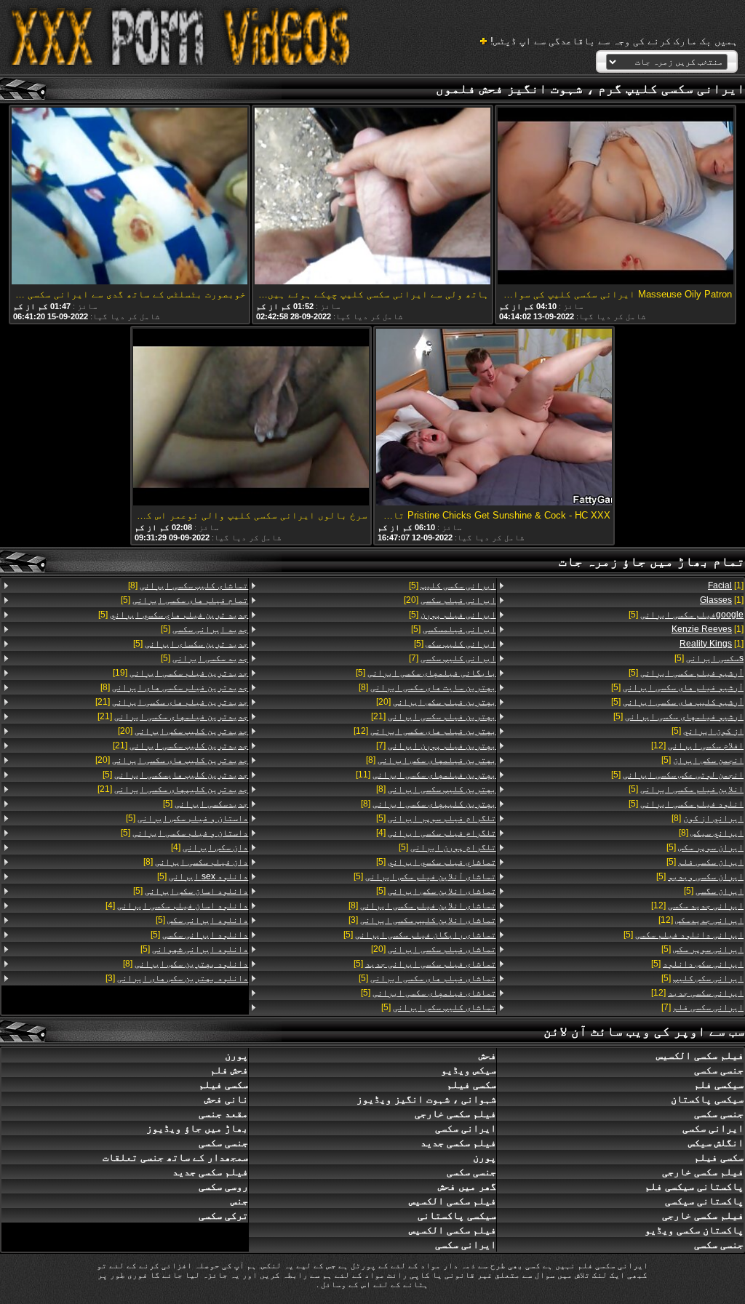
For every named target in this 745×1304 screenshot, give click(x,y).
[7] (702, 1007)
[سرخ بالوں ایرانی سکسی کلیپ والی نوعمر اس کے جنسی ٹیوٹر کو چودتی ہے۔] (251, 418)
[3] (421, 920)
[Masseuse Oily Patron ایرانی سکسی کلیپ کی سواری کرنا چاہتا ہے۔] (615, 197)
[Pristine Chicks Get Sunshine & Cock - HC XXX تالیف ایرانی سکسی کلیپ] (494, 418)
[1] (726, 585)
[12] (697, 745)
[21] (433, 716)
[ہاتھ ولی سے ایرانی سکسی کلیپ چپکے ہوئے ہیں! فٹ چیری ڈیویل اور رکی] (372, 197)
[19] (180, 673)
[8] (708, 818)
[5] (686, 614)
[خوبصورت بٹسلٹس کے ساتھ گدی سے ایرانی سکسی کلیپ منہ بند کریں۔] (129, 197)
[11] (425, 774)
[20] (449, 600)
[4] (435, 833)
